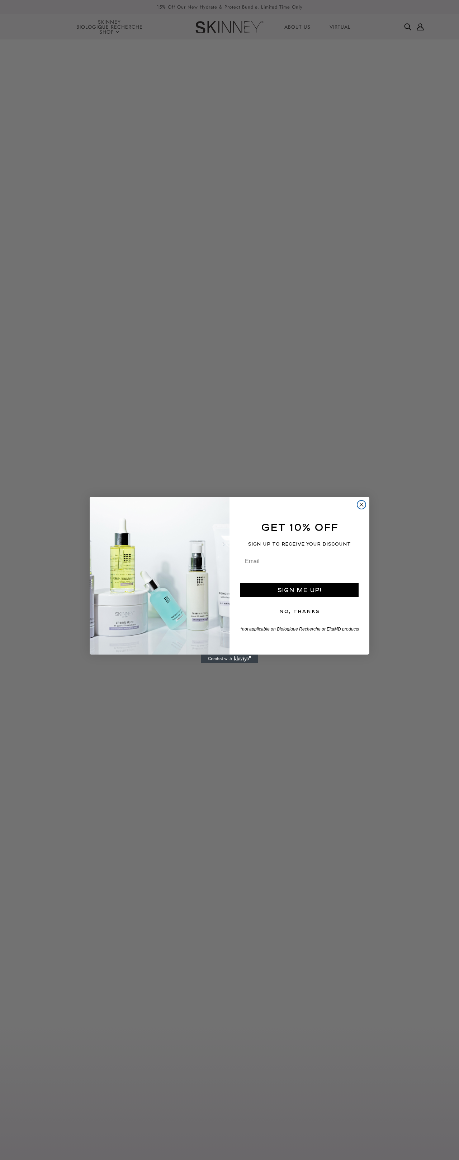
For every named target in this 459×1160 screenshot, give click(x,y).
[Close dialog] (361, 504)
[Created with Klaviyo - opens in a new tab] (229, 659)
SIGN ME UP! (299, 590)
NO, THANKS (299, 611)
